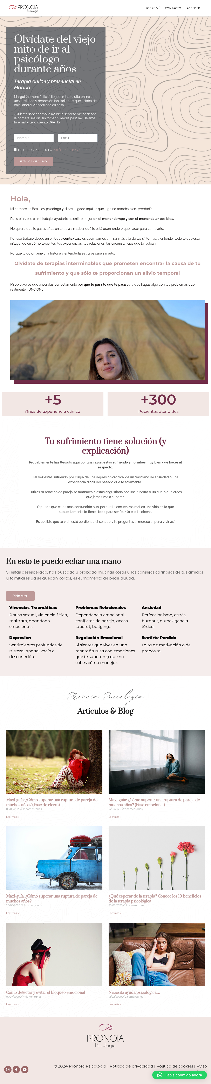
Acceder (193, 8)
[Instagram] (8, 1069)
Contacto (173, 8)
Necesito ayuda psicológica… (134, 992)
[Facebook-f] (16, 1069)
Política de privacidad (131, 1066)
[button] (179, 1075)
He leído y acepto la (54, 149)
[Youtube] (24, 1069)
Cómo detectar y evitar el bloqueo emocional (45, 992)
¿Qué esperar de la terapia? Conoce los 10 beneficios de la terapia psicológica (155, 899)
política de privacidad (71, 149)
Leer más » (12, 816)
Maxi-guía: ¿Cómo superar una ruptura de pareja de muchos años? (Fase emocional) (154, 802)
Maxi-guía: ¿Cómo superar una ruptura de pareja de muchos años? (51, 899)
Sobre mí (152, 8)
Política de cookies (174, 1066)
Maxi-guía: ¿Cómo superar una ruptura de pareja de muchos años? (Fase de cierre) (51, 802)
